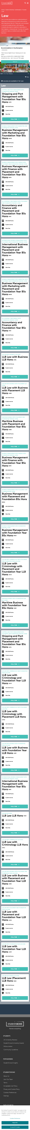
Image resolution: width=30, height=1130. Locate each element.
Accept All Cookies (15, 1127)
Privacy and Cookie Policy (12, 1089)
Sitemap (6, 1096)
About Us (6, 1076)
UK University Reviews (10, 1040)
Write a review (8, 1046)
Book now (15, 61)
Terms (5, 1083)
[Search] (25, 3)
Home (3, 9)
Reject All (15, 1122)
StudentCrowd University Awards (14, 1043)
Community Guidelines (11, 1050)
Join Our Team (8, 1079)
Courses (24, 9)
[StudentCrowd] (7, 3)
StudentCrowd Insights (11, 1063)
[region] (15, 1117)
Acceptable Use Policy (10, 1086)
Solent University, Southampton (13, 9)
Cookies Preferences (10, 1092)
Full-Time (14, 119)
